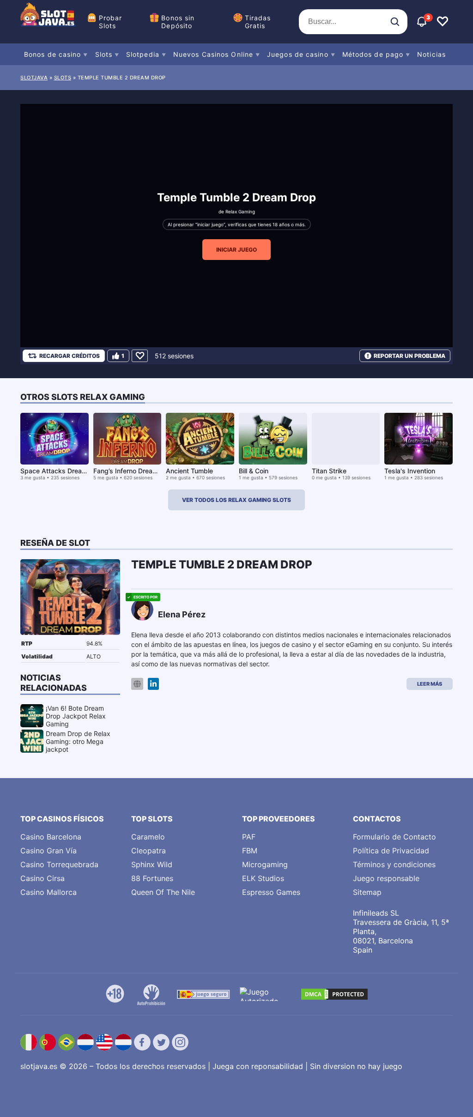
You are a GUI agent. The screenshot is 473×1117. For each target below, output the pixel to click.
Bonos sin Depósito (177, 22)
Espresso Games (271, 892)
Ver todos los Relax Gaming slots (236, 499)
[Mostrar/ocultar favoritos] (442, 21)
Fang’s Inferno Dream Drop (134, 471)
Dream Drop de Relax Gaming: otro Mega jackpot (78, 741)
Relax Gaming (240, 211)
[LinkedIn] (153, 684)
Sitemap (367, 892)
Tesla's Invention (409, 471)
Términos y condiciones (394, 864)
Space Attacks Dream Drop (62, 471)
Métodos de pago (373, 54)
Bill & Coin (253, 471)
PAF (248, 836)
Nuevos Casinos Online (213, 54)
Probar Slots (110, 22)
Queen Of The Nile (163, 892)
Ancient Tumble (189, 471)
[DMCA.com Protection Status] (334, 994)
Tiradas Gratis (258, 22)
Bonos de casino (52, 54)
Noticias (431, 54)
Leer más (429, 684)
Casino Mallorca (48, 892)
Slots (104, 54)
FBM (249, 850)
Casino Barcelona (50, 836)
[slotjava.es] (48, 21)
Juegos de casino (297, 54)
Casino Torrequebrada (59, 864)
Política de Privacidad (391, 850)
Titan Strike (329, 471)
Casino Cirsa (42, 878)
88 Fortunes (152, 878)
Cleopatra (148, 850)
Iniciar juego (236, 249)
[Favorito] (140, 356)
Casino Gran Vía (48, 850)
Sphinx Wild (151, 864)
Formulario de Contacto (394, 836)
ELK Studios (263, 878)
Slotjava (34, 77)
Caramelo (148, 836)
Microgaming (265, 864)
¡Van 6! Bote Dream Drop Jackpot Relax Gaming (76, 716)
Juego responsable (386, 878)
